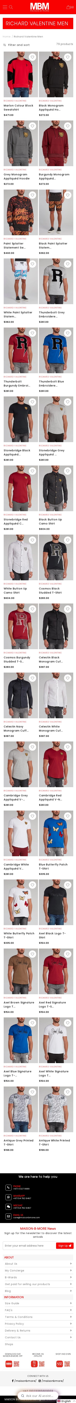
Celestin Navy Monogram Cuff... (16, 728)
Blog (8, 1291)
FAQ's (9, 1310)
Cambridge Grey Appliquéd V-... (16, 797)
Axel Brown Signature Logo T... (19, 1004)
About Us (11, 1264)
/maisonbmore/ (25, 1381)
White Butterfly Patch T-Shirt (19, 935)
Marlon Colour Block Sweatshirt (18, 107)
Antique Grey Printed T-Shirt (19, 1142)
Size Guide (12, 1303)
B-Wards (11, 1277)
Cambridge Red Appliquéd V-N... (50, 797)
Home (7, 36)
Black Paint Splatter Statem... (53, 245)
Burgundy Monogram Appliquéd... (54, 176)
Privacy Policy (14, 1324)
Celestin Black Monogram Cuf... (51, 659)
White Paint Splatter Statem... (18, 314)
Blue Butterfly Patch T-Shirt (53, 866)
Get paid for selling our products (27, 1284)
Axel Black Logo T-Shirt (52, 935)
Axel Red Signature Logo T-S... (52, 1004)
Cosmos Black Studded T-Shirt (50, 590)
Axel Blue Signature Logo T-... (17, 1073)
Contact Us (13, 1337)
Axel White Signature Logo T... (54, 1073)
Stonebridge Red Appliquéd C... (16, 521)
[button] (16, 45)
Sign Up (63, 1246)
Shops (9, 1344)
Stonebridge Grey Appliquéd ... (52, 452)
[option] (21, 74)
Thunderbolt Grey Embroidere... (52, 314)
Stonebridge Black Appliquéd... (17, 452)
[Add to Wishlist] (32, 57)
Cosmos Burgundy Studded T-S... (17, 659)
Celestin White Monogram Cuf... (51, 728)
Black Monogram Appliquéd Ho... (51, 107)
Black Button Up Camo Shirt (50, 521)
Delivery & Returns (17, 1330)
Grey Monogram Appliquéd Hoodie (17, 176)
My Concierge (14, 1270)
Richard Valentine (15, 100)
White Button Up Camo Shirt (15, 590)
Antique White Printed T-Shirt (54, 1142)
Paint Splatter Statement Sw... (15, 245)
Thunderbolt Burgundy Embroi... (17, 383)
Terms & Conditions (19, 1317)
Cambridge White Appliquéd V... (16, 866)
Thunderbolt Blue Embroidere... (51, 383)
